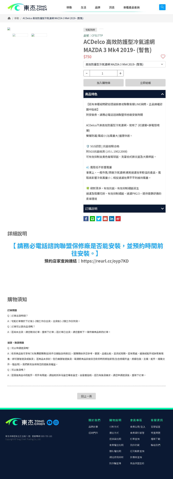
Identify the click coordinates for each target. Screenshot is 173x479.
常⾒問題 (155, 432)
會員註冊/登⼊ (137, 426)
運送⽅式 (114, 432)
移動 (16, 18)
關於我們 (95, 420)
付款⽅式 (114, 426)
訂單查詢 (135, 439)
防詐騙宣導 (115, 463)
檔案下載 (155, 439)
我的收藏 (135, 445)
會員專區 (136, 420)
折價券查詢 (136, 457)
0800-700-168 (46, 436)
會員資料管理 (137, 432)
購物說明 (115, 420)
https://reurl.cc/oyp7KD (105, 261)
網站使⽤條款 (116, 457)
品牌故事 (93, 426)
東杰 (27, 7)
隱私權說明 (115, 451)
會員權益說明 (116, 445)
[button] (124, 94)
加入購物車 (103, 83)
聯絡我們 (155, 445)
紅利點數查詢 (137, 451)
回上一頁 (86, 396)
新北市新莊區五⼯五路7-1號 (17, 436)
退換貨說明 (115, 439)
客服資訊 (157, 420)
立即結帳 (145, 83)
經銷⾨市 (93, 432)
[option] (39, 28)
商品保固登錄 (137, 463)
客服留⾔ (155, 426)
